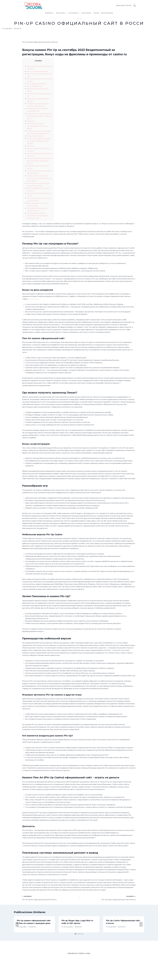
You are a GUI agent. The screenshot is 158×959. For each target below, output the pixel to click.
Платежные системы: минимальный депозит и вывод (37, 125)
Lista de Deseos (107, 13)
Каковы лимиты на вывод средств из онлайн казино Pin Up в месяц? (39, 178)
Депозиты (31, 121)
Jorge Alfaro (8, 28)
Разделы (30, 146)
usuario (135, 5)
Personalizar (86, 13)
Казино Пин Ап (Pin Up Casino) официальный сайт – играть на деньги (39, 116)
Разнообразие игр (34, 86)
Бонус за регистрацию (36, 83)
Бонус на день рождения (37, 71)
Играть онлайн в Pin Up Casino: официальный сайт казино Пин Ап (39, 160)
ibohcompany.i (68, 927)
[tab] (75, 933)
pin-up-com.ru (33, 299)
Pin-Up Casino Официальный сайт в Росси (39, 898)
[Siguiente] (141, 924)
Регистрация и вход (35, 136)
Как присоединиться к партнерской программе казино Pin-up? (37, 215)
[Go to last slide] (17, 924)
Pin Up (79, 18)
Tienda (96, 13)
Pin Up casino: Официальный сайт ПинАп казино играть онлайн (38, 140)
